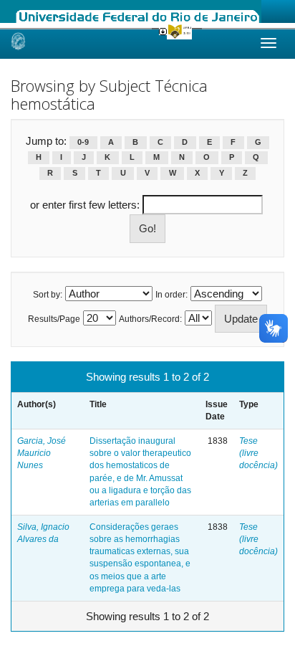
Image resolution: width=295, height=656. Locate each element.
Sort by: (47, 295)
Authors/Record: (150, 319)
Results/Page (54, 319)
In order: (171, 295)
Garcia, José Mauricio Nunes (41, 453)
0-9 (83, 142)
